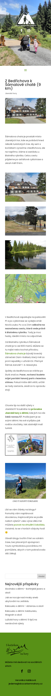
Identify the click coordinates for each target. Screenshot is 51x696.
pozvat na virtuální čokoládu (29, 524)
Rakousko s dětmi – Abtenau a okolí (24, 606)
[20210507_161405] (25, 201)
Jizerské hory (11, 93)
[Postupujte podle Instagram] (29, 30)
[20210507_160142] (25, 235)
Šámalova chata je (15, 353)
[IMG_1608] (25, 269)
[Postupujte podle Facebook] (21, 30)
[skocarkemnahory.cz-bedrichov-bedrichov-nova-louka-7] (25, 303)
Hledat (41, 576)
